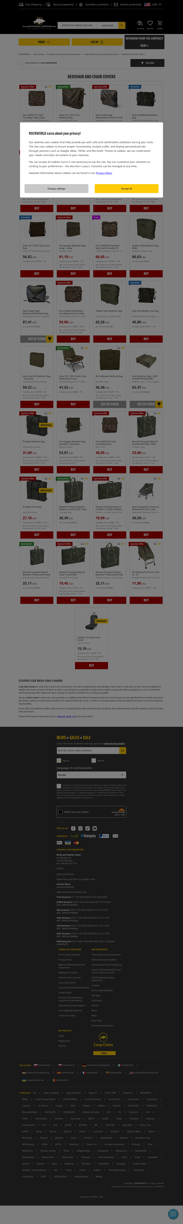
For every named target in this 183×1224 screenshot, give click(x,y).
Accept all (126, 188)
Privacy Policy (104, 173)
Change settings (56, 188)
